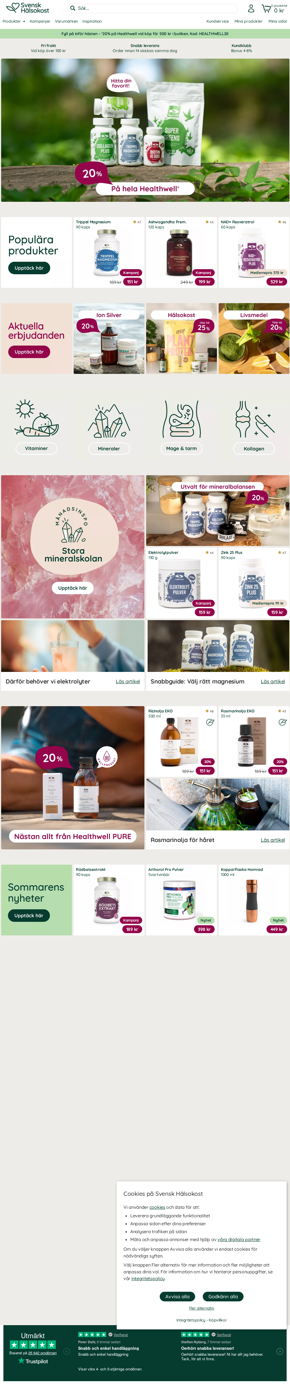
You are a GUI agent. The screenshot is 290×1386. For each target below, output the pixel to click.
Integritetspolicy (148, 1278)
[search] (152, 8)
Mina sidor (277, 21)
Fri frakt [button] (48, 48)
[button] (273, 8)
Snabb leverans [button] (145, 48)
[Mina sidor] (249, 8)
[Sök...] (72, 8)
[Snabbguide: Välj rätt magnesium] (217, 655)
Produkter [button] (12, 21)
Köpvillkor (218, 1320)
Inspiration (92, 21)
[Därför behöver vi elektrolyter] (72, 655)
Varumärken (66, 21)
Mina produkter (248, 21)
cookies (157, 1207)
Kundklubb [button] (241, 48)
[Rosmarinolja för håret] (217, 814)
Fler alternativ (201, 1308)
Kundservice (217, 21)
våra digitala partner (239, 1239)
